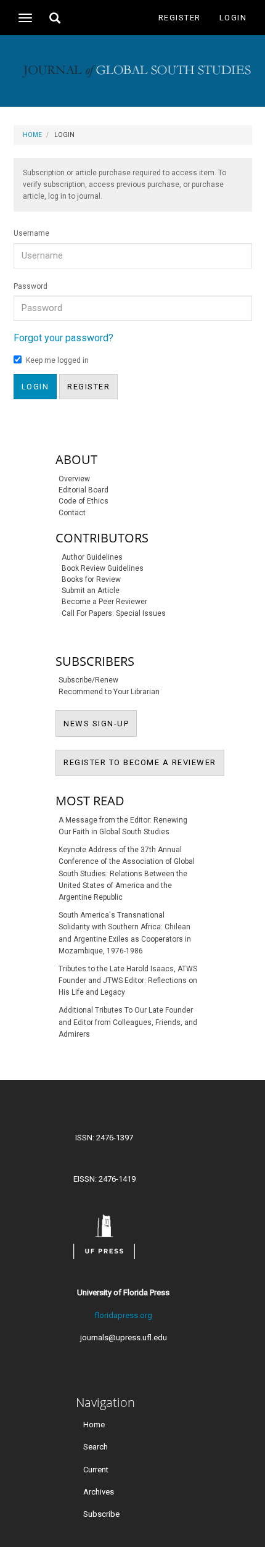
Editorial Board (83, 490)
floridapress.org (123, 1315)
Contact (72, 512)
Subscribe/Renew (88, 680)
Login (233, 17)
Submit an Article (91, 590)
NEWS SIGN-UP (100, 723)
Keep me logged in (57, 360)
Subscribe (101, 1513)
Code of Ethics (83, 501)
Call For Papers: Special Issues (114, 613)
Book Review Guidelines (103, 568)
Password (30, 286)
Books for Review (91, 579)
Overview (74, 479)
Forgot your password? (63, 338)
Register (179, 17)
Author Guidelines (92, 557)
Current (95, 1469)
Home (32, 134)
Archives (98, 1491)
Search (95, 1446)
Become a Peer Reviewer (104, 601)
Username (31, 233)
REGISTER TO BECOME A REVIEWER (143, 762)
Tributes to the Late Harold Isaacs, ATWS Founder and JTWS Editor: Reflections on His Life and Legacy (128, 980)
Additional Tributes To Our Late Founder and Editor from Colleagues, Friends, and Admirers (128, 1022)
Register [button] (88, 386)
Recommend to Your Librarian (109, 691)
